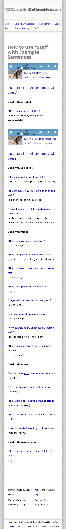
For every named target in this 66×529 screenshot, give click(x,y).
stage (37, 494)
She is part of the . (26, 177)
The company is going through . (32, 414)
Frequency (45, 23)
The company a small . (26, 240)
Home (7, 23)
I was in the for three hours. (32, 428)
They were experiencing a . (32, 400)
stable (11, 494)
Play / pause (11, 66)
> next (54, 66)
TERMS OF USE (14, 526)
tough (49, 504)
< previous (47, 66)
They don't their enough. (27, 286)
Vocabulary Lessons (24, 23)
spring (23, 504)
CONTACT (32, 526)
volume (40, 66)
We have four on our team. (32, 373)
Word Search (21, 28)
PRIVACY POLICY (50, 526)
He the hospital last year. (29, 300)
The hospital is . (24, 111)
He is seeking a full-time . (30, 387)
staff (26, 73)
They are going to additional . (30, 254)
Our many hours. (27, 314)
